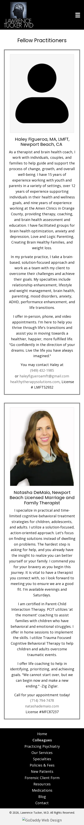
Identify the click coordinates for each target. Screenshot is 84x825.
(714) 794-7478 (42, 700)
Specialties (42, 759)
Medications (42, 790)
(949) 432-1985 (42, 370)
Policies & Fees (42, 765)
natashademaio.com (42, 706)
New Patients (42, 771)
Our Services (42, 752)
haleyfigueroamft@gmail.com (44, 376)
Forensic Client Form (42, 778)
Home (42, 734)
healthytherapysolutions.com (35, 381)
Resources (42, 784)
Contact (42, 803)
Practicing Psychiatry (42, 746)
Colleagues (42, 740)
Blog (42, 796)
